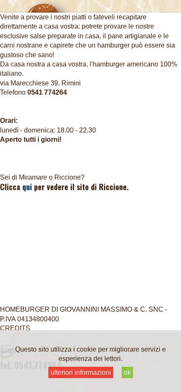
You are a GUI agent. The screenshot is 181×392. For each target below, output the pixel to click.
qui (27, 186)
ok (127, 372)
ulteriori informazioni (81, 372)
